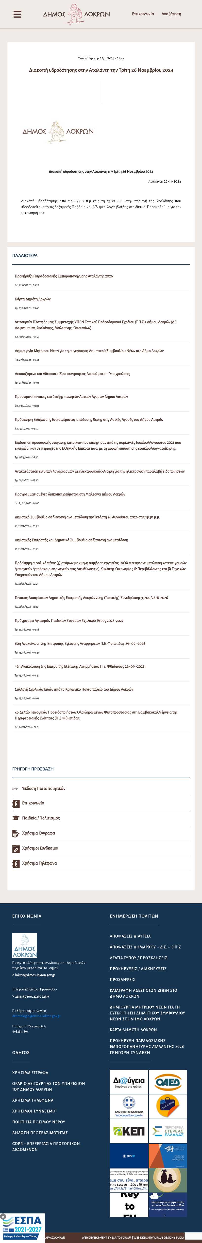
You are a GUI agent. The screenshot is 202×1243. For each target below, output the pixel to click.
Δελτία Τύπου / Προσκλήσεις (139, 958)
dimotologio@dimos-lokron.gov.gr (36, 1016)
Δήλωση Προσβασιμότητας (40, 1133)
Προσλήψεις (122, 980)
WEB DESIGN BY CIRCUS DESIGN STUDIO (159, 1237)
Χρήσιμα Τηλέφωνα (32, 1100)
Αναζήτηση (171, 14)
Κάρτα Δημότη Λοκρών (133, 1030)
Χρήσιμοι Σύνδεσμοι (34, 1111)
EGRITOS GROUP (121, 1237)
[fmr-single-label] (129, 1082)
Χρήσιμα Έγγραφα (30, 1073)
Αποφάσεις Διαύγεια (130, 936)
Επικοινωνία (143, 14)
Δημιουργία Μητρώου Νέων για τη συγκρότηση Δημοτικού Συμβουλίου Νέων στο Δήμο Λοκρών (147, 1013)
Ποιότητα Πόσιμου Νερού (38, 1122)
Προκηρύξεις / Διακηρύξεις (138, 969)
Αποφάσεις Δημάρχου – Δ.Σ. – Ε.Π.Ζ (145, 947)
